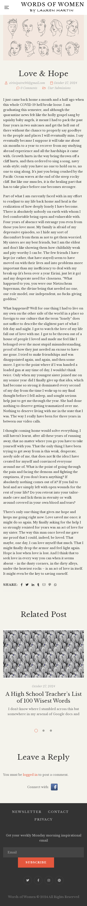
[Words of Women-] (52, 7)
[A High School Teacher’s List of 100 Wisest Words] (43, 654)
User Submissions (59, 88)
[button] (54, 787)
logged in (30, 775)
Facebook (38, 880)
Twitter (27, 880)
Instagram (49, 880)
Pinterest (59, 880)
